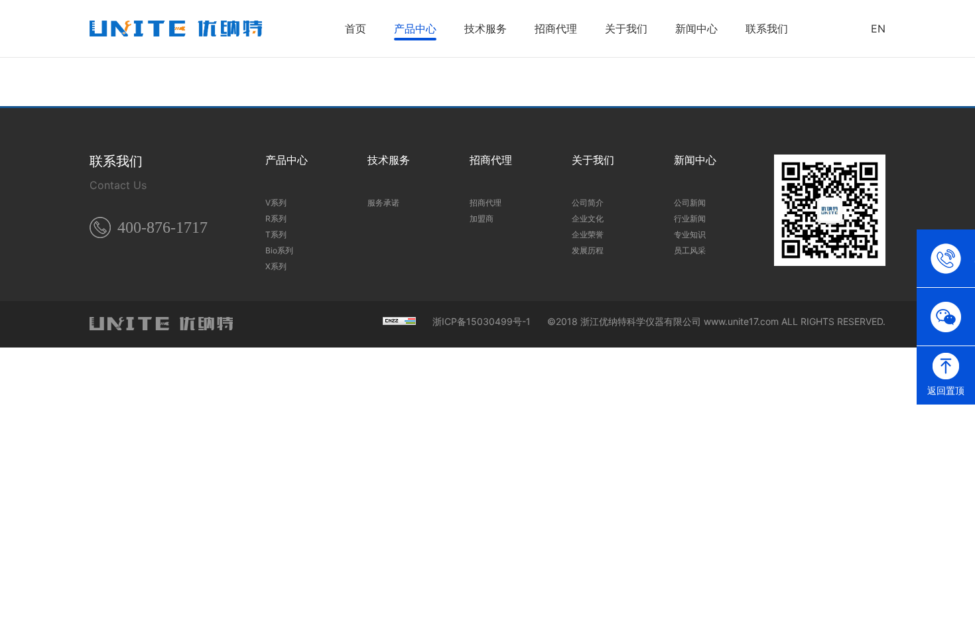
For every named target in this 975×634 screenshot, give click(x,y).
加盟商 (481, 218)
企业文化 (588, 218)
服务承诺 (383, 203)
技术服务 (485, 28)
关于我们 (626, 28)
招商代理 (556, 28)
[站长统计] (399, 321)
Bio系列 (279, 250)
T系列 (276, 234)
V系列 (276, 203)
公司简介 (588, 203)
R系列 (276, 218)
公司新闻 (690, 203)
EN (878, 28)
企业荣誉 (588, 234)
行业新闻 (690, 218)
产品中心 (415, 28)
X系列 (276, 266)
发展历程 (588, 250)
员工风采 (690, 250)
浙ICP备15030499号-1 (481, 321)
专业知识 (690, 234)
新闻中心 (696, 28)
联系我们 (767, 28)
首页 (355, 28)
